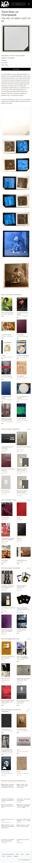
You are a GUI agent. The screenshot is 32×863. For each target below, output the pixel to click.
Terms (3, 856)
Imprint (17, 854)
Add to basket (16, 69)
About (22, 854)
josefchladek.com (26, 859)
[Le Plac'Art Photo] (5, 4)
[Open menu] (29, 4)
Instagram (16, 856)
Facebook (9, 856)
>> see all (28, 429)
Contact (27, 854)
